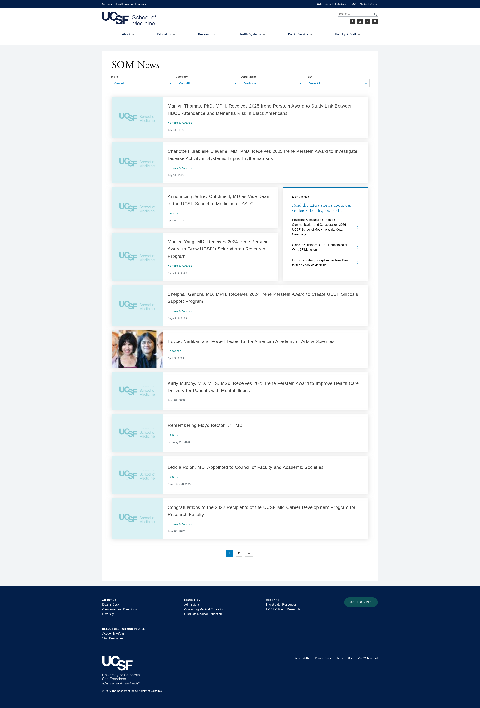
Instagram (360, 21)
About (126, 34)
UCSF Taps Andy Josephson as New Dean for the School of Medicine (321, 263)
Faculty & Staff (345, 34)
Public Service (298, 34)
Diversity (108, 614)
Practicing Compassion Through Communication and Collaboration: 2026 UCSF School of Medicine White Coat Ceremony (319, 227)
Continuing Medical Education (204, 609)
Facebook (352, 21)
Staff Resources (112, 638)
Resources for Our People (123, 629)
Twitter (367, 21)
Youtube (375, 21)
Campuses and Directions (119, 609)
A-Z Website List (368, 657)
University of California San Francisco (124, 3)
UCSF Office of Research (283, 609)
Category (182, 76)
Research (205, 34)
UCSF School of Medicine (332, 3)
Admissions (192, 604)
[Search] (373, 14)
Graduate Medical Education (203, 614)
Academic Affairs (113, 633)
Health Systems (250, 34)
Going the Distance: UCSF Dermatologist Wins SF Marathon (319, 247)
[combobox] (142, 83)
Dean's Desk (110, 604)
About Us (109, 600)
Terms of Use (345, 657)
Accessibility (302, 657)
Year (309, 76)
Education (164, 34)
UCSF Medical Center (365, 3)
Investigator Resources (281, 604)
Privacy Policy (323, 657)
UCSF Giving (361, 602)
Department (248, 76)
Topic (114, 76)
